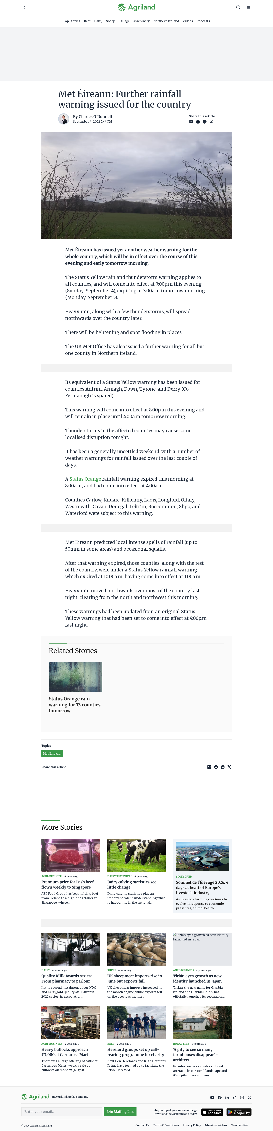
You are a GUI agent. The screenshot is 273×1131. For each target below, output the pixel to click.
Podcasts (203, 21)
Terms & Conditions (166, 1125)
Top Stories (71, 21)
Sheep (110, 21)
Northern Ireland (166, 21)
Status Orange (85, 479)
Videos (188, 21)
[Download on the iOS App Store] (212, 1112)
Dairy (98, 21)
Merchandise (239, 1125)
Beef (87, 21)
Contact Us (142, 1125)
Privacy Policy (192, 1125)
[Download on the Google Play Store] (239, 1112)
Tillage (124, 21)
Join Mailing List (120, 1111)
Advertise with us (215, 1125)
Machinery (141, 21)
